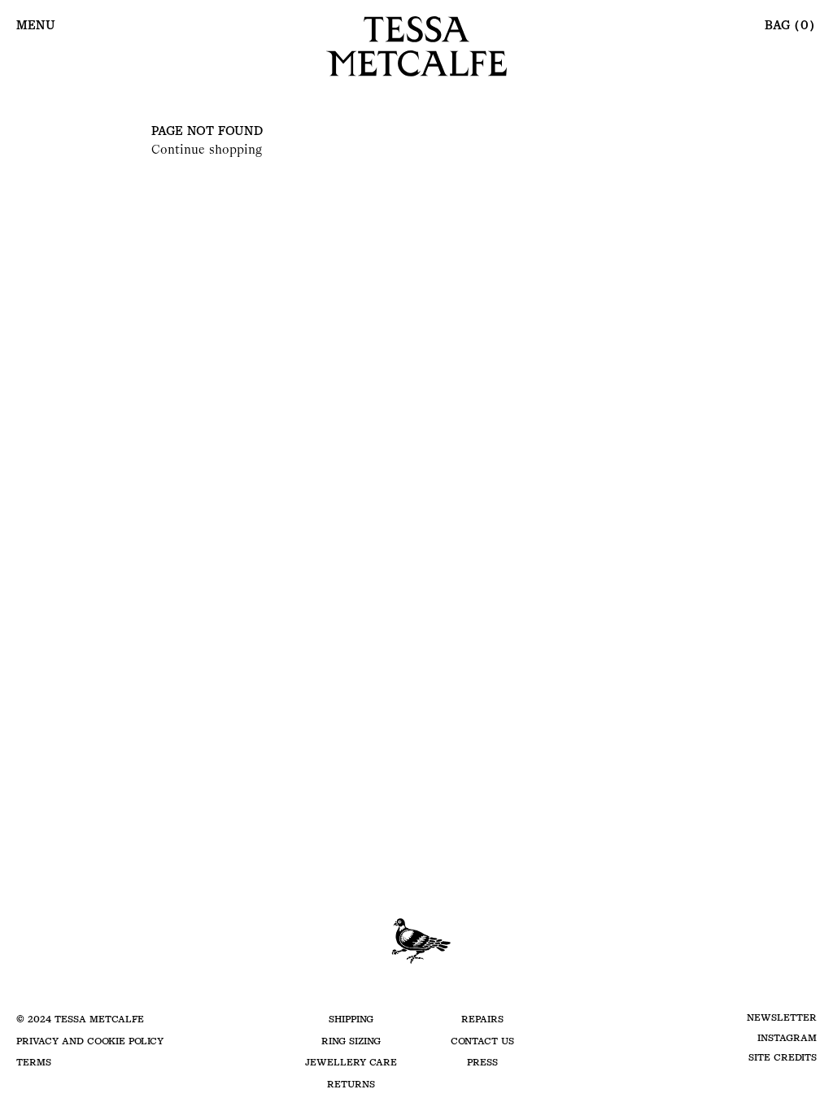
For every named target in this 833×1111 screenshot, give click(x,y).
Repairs (482, 1019)
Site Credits (782, 1057)
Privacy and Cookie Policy (90, 1041)
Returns (351, 1084)
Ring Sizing (351, 1041)
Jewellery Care (351, 1062)
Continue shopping (206, 150)
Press (482, 1062)
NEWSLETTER (782, 1017)
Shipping (351, 1019)
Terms (33, 1062)
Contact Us (482, 1041)
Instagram (787, 1037)
